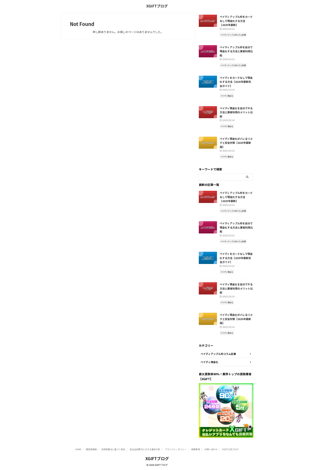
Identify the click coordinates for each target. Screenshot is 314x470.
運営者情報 (91, 449)
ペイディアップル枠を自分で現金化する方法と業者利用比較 (236, 51)
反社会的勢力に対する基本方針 (145, 449)
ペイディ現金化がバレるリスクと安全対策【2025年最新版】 (236, 143)
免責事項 (195, 449)
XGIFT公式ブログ (230, 449)
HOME (78, 449)
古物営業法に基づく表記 (113, 449)
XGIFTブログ (157, 6)
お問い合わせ (211, 449)
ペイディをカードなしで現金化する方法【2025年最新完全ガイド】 (236, 82)
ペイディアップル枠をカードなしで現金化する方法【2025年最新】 (236, 21)
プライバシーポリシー (176, 449)
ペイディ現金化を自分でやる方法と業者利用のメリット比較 (236, 112)
